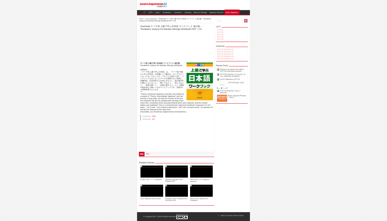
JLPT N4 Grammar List (225, 56)
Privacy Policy (239, 215)
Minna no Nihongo (200, 12)
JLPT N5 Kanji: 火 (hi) (236, 82)
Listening (187, 12)
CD (153, 119)
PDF (154, 116)
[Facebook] (218, 215)
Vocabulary (166, 12)
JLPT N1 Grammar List (225, 49)
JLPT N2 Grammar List (225, 52)
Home (141, 19)
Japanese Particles (216, 12)
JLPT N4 (220, 37)
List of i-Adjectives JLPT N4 (230, 79)
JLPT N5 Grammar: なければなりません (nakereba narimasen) (233, 75)
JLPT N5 (220, 39)
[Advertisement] (176, 47)
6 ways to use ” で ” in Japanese (151, 179)
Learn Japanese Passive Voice (150, 198)
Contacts (229, 215)
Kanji (157, 12)
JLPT (150, 12)
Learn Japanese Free (144, 12)
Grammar (177, 12)
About (223, 215)
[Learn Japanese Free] (153, 4)
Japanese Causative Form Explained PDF (174, 180)
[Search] (246, 20)
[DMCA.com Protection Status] (182, 216)
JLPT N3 (220, 34)
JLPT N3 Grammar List (225, 54)
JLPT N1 (220, 30)
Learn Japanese (232, 12)
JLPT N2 (220, 32)
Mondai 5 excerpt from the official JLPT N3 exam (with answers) (232, 70)
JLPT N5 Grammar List (225, 58)
